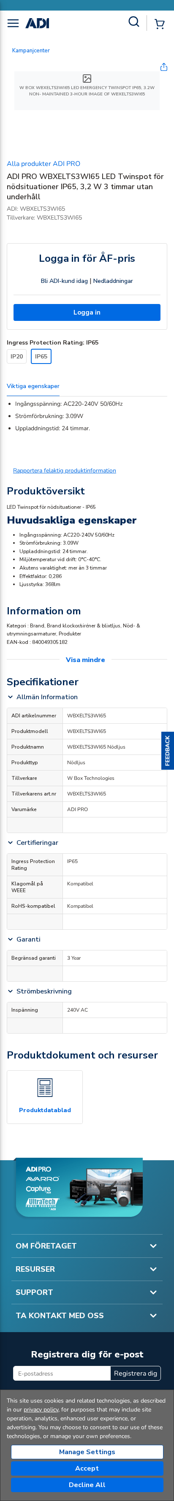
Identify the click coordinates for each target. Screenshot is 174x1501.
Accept (87, 1468)
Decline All (87, 1485)
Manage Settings (87, 1452)
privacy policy (41, 1410)
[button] (167, 751)
